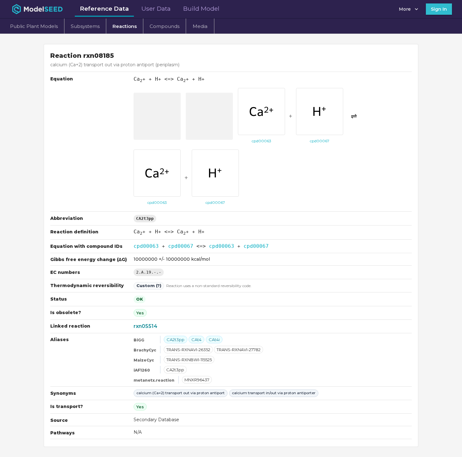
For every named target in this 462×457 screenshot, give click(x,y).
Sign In (439, 9)
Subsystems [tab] (85, 26)
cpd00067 (180, 246)
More (405, 9)
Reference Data (104, 8)
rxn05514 (145, 326)
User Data (156, 8)
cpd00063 (146, 246)
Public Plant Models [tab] (34, 26)
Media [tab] (200, 26)
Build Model (201, 8)
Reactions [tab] (125, 26)
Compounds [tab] (164, 26)
